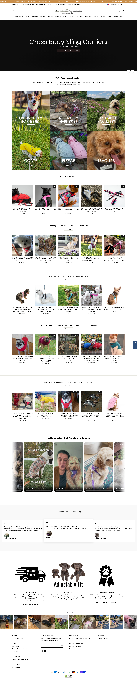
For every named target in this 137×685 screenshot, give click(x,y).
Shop (106, 126)
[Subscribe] (62, 646)
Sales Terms (101, 641)
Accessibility (15, 641)
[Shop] (31, 111)
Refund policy (16, 664)
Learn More (68, 66)
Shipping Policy (16, 667)
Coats (71, 17)
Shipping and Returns (18, 638)
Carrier (96, 17)
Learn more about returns (106, 602)
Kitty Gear (88, 17)
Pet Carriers (72, 649)
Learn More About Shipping (30, 604)
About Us (14, 636)
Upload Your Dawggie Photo (20, 659)
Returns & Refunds (41, 4)
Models (115, 17)
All (121, 17)
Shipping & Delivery (28, 4)
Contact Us (51, 4)
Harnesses (34, 17)
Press (109, 17)
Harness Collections (46, 17)
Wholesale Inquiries (103, 638)
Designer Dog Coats (75, 646)
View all (68, 180)
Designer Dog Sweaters (76, 643)
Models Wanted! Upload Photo (64, 4)
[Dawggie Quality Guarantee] (106, 576)
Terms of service (17, 662)
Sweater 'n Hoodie (61, 17)
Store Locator (16, 646)
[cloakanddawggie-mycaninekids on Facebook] (45, 651)
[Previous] (128, 71)
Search (14, 643)
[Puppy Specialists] (68, 576)
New (27, 17)
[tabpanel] (69, 467)
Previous (13, 469)
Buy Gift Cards (16, 656)
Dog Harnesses (73, 636)
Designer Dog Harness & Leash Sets (79, 638)
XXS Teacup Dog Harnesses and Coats (80, 641)
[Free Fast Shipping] (30, 576)
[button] (7, 622)
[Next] (132, 71)
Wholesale (77, 4)
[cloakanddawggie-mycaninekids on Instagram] (42, 651)
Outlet (103, 17)
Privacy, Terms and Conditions (20, 649)
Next (124, 469)
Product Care (16, 654)
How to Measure (16, 4)
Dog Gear (79, 17)
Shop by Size (19, 17)
